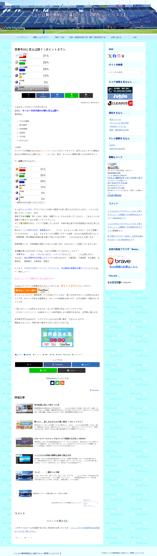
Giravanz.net (114, 173)
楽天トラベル (115, 119)
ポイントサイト (78, 354)
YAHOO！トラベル (118, 126)
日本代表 (28, 354)
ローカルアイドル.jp (117, 183)
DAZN (112, 145)
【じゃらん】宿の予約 (119, 123)
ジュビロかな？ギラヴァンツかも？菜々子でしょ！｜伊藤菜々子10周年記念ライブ (125, 214)
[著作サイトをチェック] (52, 383)
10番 (53, 354)
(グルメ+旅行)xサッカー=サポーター (125, 178)
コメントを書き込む (57, 520)
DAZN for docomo (117, 149)
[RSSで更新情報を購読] (62, 383)
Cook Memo (114, 195)
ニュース (19, 354)
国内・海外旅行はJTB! (119, 130)
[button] (86, 95)
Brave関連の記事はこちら (123, 266)
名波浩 (60, 354)
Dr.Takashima (124, 240)
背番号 (46, 354)
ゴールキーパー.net (116, 188)
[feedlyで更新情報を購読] (57, 383)
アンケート (38, 354)
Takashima (117, 218)
